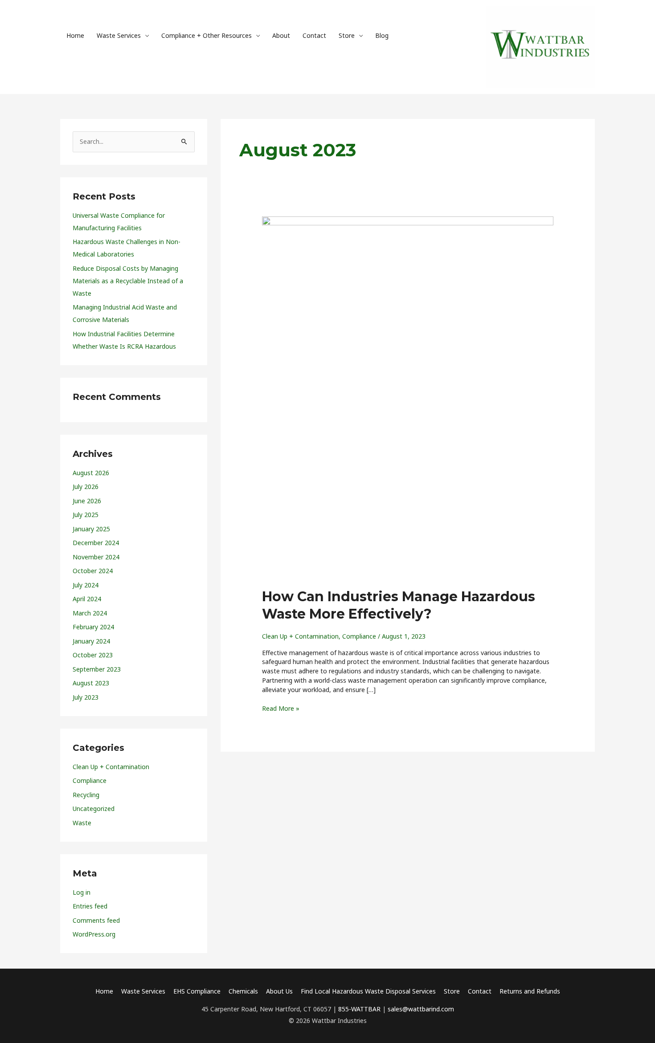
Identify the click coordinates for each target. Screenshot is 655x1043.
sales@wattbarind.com (421, 1009)
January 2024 (91, 641)
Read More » (280, 708)
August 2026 (91, 473)
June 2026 (87, 501)
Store (347, 35)
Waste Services (119, 35)
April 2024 (87, 599)
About (281, 35)
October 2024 (93, 570)
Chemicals (243, 991)
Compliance (89, 780)
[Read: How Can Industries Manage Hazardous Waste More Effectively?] (407, 396)
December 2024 (96, 542)
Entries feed (90, 906)
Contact (314, 35)
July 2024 (85, 585)
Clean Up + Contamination (111, 766)
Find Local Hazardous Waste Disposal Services (368, 991)
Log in (81, 892)
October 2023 (93, 655)
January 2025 (91, 529)
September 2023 (97, 669)
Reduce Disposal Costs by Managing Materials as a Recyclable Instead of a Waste (128, 280)
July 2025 (85, 514)
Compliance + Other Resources (206, 35)
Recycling (86, 794)
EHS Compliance (197, 991)
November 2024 (96, 557)
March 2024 (90, 613)
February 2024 (93, 627)
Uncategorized (94, 808)
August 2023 (91, 683)
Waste (82, 823)
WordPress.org (94, 934)
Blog (382, 35)
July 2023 (85, 697)
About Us (279, 991)
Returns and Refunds (529, 991)
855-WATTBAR (359, 1009)
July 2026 (85, 486)
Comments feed (96, 920)
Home (75, 35)
